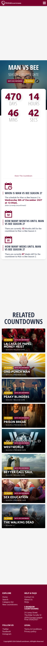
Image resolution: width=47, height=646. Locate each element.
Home (5, 597)
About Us (28, 599)
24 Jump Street (30, 612)
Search (5, 599)
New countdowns (10, 604)
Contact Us (29, 597)
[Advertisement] (23, 33)
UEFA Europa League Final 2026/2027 (33, 618)
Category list (7, 602)
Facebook (6, 631)
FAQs (26, 602)
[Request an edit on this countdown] (37, 81)
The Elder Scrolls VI (32, 615)
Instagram (6, 634)
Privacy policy (30, 631)
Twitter (5, 629)
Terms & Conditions (33, 629)
